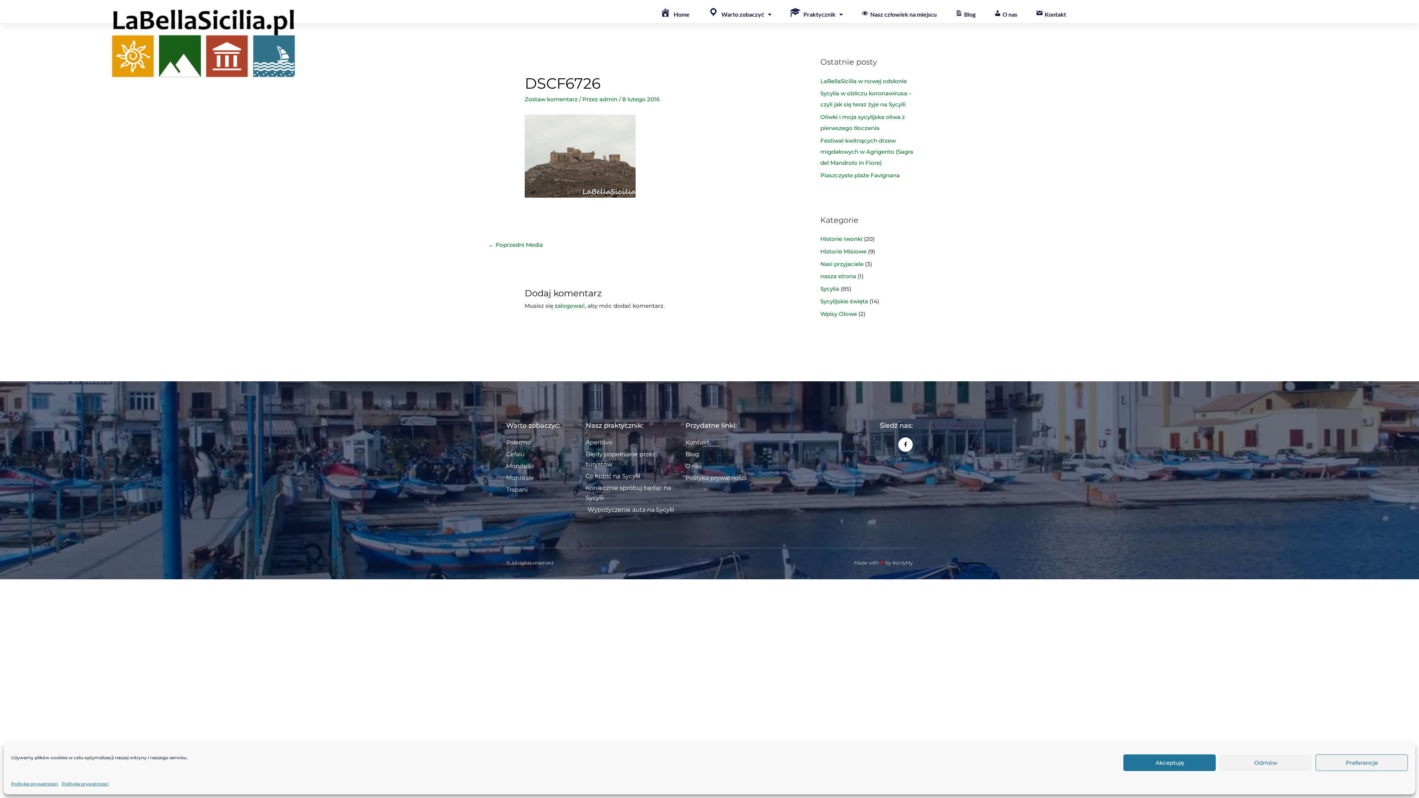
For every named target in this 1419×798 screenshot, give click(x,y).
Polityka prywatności (34, 784)
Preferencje (1362, 762)
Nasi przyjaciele (842, 263)
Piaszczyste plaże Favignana (860, 175)
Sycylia (829, 288)
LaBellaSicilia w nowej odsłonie (863, 81)
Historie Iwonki (841, 238)
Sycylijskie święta (844, 301)
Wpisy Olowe (838, 313)
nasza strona (838, 276)
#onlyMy (902, 563)
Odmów (1265, 762)
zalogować (570, 305)
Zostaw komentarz (551, 99)
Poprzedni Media (516, 244)
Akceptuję (1170, 762)
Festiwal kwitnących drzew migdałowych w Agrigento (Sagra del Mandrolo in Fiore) (866, 151)
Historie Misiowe (843, 251)
